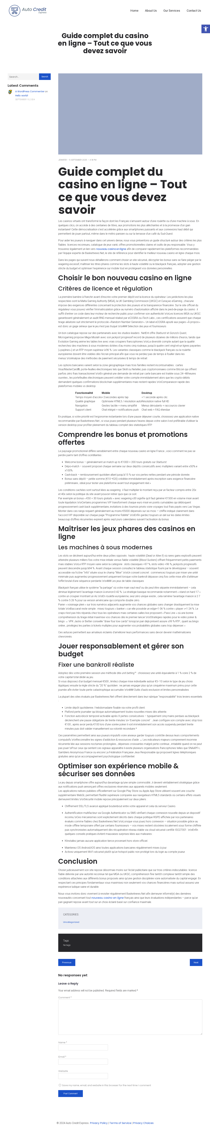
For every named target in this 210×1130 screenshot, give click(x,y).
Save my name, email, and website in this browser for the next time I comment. (106, 1085)
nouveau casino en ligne (111, 249)
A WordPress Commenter (29, 91)
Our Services (171, 10)
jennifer (62, 159)
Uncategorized (71, 922)
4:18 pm (93, 159)
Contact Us (194, 10)
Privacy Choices (143, 1123)
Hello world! (21, 95)
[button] (205, 29)
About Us (151, 10)
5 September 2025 (78, 159)
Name (62, 1042)
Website (63, 1071)
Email (62, 1056)
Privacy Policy (99, 1123)
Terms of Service (120, 1123)
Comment (65, 997)
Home (134, 10)
